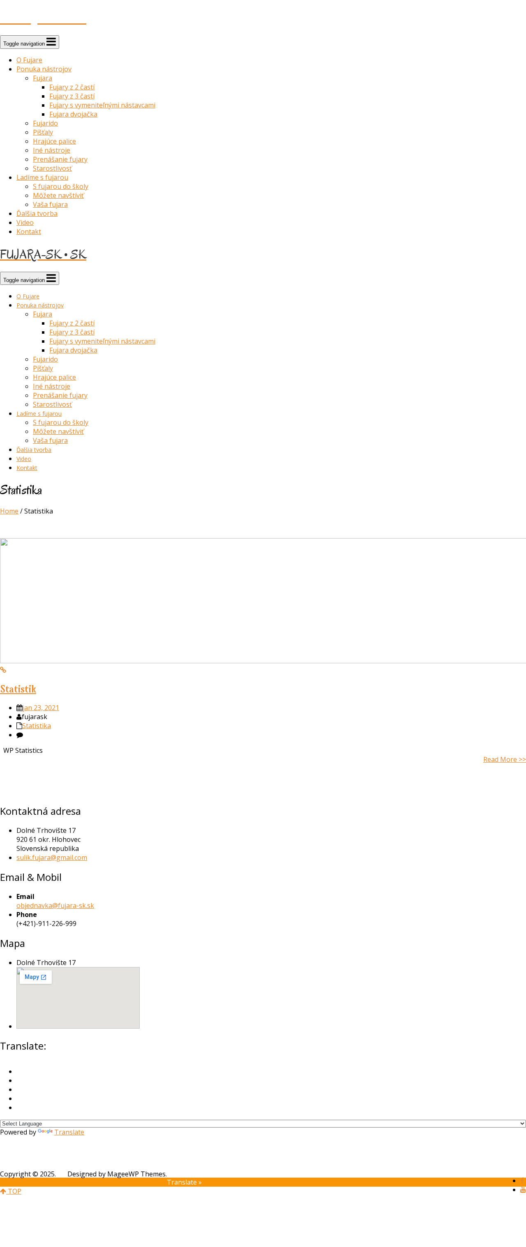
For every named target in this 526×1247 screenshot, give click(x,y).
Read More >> (504, 759)
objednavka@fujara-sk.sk (55, 905)
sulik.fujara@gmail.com (51, 857)
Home (9, 511)
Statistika (36, 725)
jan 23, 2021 (41, 707)
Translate (69, 1132)
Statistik (18, 689)
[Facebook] (522, 1180)
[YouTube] (523, 1189)
